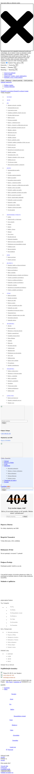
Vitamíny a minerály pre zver (14, 400)
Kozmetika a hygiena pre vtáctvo (15, 310)
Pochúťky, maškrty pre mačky (15, 190)
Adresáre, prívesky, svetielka (14, 105)
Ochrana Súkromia (9, 86)
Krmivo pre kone (12, 257)
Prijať (2, 80)
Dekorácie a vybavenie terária (15, 373)
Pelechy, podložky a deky (14, 140)
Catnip (9, 172)
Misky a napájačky (12, 378)
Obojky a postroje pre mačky (14, 195)
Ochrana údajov (11, 644)
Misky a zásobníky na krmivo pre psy (16, 127)
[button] (17, 27)
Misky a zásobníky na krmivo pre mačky (17, 192)
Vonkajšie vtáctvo (12, 320)
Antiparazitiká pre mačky (14, 170)
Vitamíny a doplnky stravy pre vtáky (16, 315)
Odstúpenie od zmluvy (13, 637)
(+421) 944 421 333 (8, 675)
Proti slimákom (11, 251)
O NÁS (9, 656)
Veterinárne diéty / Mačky (14, 205)
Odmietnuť (8, 80)
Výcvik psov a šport (12, 162)
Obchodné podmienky (13, 468)
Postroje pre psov (12, 144)
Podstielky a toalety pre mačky (15, 200)
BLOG (9, 661)
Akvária (9, 325)
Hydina (9, 224)
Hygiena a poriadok (12, 120)
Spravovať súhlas (5, 771)
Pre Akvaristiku (14, 622)
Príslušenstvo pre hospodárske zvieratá (17, 244)
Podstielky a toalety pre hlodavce (15, 282)
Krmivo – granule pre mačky (14, 182)
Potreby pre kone (12, 259)
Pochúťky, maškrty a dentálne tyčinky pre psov (19, 142)
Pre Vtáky (12, 619)
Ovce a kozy (11, 234)
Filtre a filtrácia (11, 338)
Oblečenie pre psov (12, 132)
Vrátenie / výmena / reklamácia (15, 471)
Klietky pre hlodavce (13, 267)
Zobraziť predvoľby (17, 80)
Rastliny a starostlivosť (13, 333)
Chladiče (10, 340)
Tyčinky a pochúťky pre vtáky (15, 305)
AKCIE (9, 659)
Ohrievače (10, 343)
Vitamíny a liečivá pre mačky (14, 207)
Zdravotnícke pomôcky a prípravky (16, 164)
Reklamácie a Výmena (13, 639)
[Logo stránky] (13, 419)
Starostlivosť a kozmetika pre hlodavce (17, 287)
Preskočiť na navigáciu (7, 91)
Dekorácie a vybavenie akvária (15, 330)
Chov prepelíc (11, 222)
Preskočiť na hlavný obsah (21, 91)
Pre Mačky (12, 610)
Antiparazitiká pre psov (13, 107)
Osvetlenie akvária (12, 345)
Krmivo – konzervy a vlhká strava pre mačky (18, 185)
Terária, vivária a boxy (13, 371)
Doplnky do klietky (12, 298)
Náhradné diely (11, 350)
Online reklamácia (12, 473)
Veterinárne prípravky (13, 317)
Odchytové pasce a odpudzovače (15, 241)
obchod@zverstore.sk (9, 677)
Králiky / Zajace (11, 229)
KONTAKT (10, 654)
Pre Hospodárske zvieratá (16, 613)
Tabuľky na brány (12, 152)
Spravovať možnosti (9, 73)
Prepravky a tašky (12, 202)
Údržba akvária (11, 358)
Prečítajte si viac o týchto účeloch (13, 77)
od (20, 682)
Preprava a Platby (12, 634)
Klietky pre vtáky (12, 300)
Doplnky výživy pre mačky (14, 187)
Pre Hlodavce (13, 616)
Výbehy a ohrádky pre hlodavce (15, 290)
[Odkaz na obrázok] (9, 571)
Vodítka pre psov (12, 159)
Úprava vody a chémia (13, 360)
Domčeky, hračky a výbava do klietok (17, 265)
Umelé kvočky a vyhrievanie (14, 219)
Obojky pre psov (12, 135)
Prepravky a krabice (12, 285)
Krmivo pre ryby (11, 328)
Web (7, 682)
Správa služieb (8, 74)
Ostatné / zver (11, 402)
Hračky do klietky (12, 295)
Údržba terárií (11, 390)
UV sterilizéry (11, 363)
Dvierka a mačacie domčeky (14, 175)
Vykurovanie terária (12, 385)
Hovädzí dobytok (12, 236)
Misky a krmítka (11, 272)
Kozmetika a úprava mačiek (14, 180)
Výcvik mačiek (11, 210)
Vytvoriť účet (4, 766)
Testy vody (10, 355)
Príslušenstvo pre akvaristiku (14, 353)
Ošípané (10, 231)
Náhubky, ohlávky (12, 130)
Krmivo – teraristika (12, 376)
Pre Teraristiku (13, 625)
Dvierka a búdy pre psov (13, 115)
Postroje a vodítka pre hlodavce (15, 280)
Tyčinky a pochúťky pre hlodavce (16, 277)
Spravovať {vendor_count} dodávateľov (15, 76)
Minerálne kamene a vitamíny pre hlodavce (18, 275)
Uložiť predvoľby (28, 80)
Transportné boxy (12, 312)
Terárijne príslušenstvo (13, 388)
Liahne (9, 217)
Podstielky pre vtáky (12, 308)
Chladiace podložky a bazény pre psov (17, 112)
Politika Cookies (8, 85)
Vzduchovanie (11, 348)
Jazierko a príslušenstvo (13, 365)
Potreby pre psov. (12, 147)
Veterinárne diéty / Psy (13, 154)
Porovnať (10, 749)
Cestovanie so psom (12, 110)
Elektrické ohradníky (13, 239)
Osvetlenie (10, 383)
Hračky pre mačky (12, 177)
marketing (16, 682)
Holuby (9, 226)
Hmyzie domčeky (12, 249)
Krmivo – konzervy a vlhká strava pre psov (18, 125)
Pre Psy (12, 606)
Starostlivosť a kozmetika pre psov (16, 149)
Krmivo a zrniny (11, 303)
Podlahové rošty (11, 246)
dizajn (11, 682)
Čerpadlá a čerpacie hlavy (14, 335)
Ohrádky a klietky (12, 137)
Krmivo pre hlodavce (13, 270)
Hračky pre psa (11, 117)
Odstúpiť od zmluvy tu (7, 772)
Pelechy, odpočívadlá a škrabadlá (15, 197)
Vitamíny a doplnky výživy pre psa (16, 157)
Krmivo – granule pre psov (14, 122)
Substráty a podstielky (13, 381)
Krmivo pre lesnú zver (13, 397)
